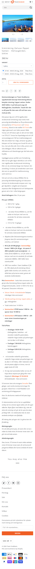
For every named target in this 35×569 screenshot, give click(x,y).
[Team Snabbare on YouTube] (13, 483)
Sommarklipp (25, 246)
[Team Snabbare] (17, 2)
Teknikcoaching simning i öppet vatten (17, 299)
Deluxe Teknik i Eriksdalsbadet (15, 292)
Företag (5, 493)
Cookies (5, 516)
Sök (3, 497)
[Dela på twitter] (6, 90)
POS (3, 549)
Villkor (4, 511)
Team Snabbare (12, 546)
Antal (4, 79)
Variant (4, 62)
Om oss (5, 502)
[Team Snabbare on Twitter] (4, 483)
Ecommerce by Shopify (15, 549)
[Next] (21, 34)
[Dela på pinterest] (15, 90)
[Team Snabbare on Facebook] (9, 483)
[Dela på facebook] (11, 90)
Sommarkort (9, 280)
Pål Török (26, 127)
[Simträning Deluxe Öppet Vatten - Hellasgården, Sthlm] (17, 23)
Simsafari (25, 383)
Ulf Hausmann (16, 125)
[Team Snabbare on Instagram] (18, 483)
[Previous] (13, 34)
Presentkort (7, 488)
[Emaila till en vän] (19, 90)
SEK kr (6, 541)
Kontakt (5, 506)
